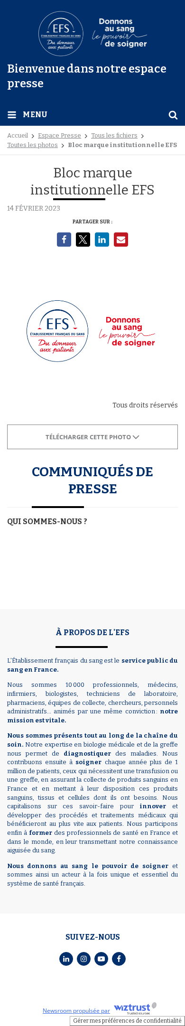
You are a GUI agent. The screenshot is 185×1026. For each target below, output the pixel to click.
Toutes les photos (32, 144)
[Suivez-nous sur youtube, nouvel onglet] (101, 959)
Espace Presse (59, 135)
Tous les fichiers (114, 135)
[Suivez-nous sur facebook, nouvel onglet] (119, 959)
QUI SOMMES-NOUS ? (47, 521)
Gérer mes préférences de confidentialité (127, 1020)
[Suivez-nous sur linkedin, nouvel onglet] (66, 959)
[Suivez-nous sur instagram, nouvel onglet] (84, 959)
